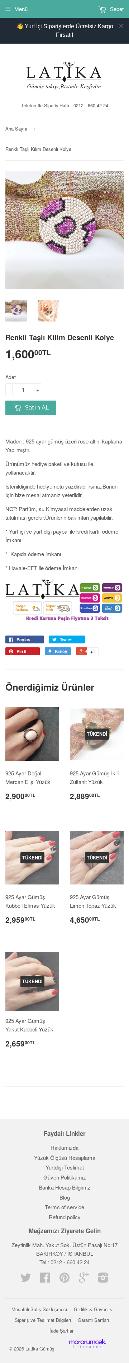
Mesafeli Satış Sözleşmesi (39, 1309)
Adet (10, 377)
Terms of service (64, 1207)
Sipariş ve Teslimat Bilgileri (43, 1320)
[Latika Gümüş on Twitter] (25, 1279)
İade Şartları (62, 1330)
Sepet (116, 9)
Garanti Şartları (93, 1320)
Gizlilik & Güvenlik (93, 1309)
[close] (121, 25)
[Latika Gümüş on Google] (83, 1279)
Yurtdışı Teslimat (65, 1167)
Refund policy (65, 1217)
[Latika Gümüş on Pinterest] (64, 1279)
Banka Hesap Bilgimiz (64, 1187)
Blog (64, 1197)
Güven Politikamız (64, 1177)
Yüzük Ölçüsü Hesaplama (64, 1157)
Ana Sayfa (16, 128)
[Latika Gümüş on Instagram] (103, 1279)
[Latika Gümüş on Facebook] (45, 1279)
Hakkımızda (64, 1147)
